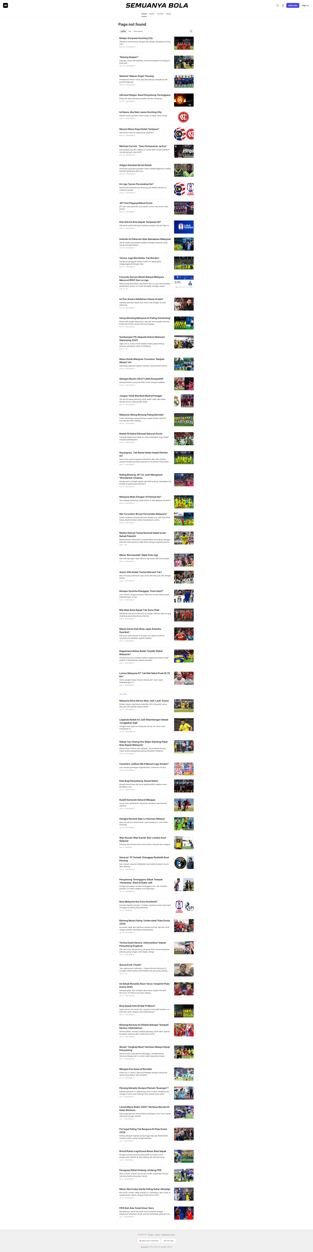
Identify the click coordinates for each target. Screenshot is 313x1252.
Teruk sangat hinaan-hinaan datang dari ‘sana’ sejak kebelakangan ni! (141, 681)
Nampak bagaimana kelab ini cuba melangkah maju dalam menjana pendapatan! (144, 438)
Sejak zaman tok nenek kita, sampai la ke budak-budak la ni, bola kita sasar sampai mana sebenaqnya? (144, 1010)
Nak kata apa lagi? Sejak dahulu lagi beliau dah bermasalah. (144, 558)
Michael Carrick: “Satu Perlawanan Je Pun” (143, 146)
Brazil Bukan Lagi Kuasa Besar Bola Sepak (142, 1151)
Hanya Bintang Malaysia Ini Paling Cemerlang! (145, 318)
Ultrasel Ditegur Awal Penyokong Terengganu (145, 95)
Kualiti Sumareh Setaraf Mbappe (137, 799)
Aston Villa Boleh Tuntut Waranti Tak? (140, 572)
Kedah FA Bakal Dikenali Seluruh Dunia (140, 433)
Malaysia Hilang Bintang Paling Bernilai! (141, 414)
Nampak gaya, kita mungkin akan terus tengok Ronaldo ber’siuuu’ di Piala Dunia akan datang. (142, 991)
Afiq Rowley (130, 47)
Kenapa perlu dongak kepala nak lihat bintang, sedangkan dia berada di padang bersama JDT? (145, 482)
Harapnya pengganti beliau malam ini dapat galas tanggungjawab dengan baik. (140, 262)
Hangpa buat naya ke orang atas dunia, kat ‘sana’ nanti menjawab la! (142, 727)
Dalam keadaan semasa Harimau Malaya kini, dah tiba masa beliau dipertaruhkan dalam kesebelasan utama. (144, 518)
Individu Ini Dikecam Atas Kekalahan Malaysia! (145, 239)
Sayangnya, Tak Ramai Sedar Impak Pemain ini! (143, 454)
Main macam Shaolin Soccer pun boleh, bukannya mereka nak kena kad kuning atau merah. (143, 1174)
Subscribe (292, 5)
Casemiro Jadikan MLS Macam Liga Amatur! (144, 764)
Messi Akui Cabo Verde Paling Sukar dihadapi (144, 1189)
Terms (157, 1234)
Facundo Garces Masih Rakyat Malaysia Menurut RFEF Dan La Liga (141, 279)
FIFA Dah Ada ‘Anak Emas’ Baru (136, 1208)
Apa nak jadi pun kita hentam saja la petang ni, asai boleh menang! (143, 823)
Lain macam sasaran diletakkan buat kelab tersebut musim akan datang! (144, 865)
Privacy (151, 1234)
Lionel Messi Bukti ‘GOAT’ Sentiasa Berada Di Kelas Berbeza (144, 1109)
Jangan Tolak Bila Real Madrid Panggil (140, 395)
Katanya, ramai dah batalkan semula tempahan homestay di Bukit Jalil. (144, 61)
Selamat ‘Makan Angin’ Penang (136, 76)
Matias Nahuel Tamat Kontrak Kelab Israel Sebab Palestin (142, 535)
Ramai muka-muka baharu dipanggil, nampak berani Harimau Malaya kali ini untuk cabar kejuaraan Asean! (142, 1054)
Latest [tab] (123, 31)
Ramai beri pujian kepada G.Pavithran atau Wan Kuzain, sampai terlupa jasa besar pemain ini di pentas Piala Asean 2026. (144, 460)
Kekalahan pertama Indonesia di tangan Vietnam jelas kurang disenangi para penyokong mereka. (145, 614)
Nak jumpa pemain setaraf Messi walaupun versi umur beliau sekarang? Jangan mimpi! (145, 1114)
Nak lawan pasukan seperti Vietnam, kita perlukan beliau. (143, 365)
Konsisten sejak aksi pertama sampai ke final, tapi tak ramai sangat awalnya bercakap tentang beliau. (144, 928)
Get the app (168, 1241)
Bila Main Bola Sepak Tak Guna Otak (139, 610)
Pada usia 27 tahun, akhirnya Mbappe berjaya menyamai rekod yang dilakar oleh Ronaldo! (143, 1073)
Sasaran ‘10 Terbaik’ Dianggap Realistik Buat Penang (144, 859)
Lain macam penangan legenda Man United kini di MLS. (142, 767)
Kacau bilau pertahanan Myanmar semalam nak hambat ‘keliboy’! (143, 804)
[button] (144, 14)
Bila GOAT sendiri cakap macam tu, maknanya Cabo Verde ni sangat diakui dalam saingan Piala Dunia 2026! (144, 1193)
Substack (144, 1247)
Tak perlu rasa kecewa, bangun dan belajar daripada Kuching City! (144, 42)
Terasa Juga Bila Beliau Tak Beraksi (139, 258)
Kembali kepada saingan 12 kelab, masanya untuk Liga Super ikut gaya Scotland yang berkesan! (145, 906)
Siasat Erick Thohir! (130, 964)
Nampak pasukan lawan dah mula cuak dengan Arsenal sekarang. (142, 303)
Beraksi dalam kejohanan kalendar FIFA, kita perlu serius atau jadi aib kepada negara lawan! (143, 705)
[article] (156, 44)
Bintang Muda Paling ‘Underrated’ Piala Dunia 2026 (144, 922)
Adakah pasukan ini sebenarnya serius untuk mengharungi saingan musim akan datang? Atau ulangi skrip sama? (144, 1092)
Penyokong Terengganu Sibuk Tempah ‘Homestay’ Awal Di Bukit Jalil (141, 881)
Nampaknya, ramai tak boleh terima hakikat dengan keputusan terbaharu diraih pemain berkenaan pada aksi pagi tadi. (145, 1212)
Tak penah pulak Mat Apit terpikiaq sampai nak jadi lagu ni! (144, 225)
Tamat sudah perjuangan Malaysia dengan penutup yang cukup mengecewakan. (143, 243)
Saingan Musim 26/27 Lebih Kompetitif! (141, 378)
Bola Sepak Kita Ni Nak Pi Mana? (137, 1006)
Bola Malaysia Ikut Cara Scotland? (138, 901)
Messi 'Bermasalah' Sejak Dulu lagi (138, 555)
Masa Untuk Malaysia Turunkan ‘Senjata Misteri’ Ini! (141, 361)
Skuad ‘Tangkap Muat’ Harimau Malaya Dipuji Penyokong (144, 1049)
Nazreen (129, 847)
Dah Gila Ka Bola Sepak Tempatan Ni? (140, 222)
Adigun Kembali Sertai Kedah (135, 165)
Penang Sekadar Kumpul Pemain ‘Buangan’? (144, 1088)
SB (127, 289)
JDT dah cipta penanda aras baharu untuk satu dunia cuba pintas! (143, 207)
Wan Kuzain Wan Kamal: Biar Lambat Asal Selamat (142, 839)
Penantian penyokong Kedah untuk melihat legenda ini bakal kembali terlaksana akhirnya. (145, 169)
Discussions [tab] (138, 31)
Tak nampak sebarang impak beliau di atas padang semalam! (145, 500)
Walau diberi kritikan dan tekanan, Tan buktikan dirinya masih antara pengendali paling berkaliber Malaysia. (142, 749)
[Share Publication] (282, 5)
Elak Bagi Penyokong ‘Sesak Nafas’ (138, 781)
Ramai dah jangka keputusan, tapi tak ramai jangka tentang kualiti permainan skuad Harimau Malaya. (144, 322)
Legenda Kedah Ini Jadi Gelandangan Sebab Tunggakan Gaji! (143, 721)
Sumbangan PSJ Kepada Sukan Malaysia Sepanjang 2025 (142, 339)
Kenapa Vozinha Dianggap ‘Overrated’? (141, 591)
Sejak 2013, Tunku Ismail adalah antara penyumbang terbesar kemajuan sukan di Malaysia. (141, 344)
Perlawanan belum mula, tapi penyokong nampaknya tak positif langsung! (143, 80)
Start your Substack (150, 1241)
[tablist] (131, 31)
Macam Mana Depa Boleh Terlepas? (139, 129)
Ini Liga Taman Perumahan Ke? (136, 184)
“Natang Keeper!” (129, 57)
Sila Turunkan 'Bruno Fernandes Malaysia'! (143, 514)
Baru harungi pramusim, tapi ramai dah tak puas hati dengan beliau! (145, 576)
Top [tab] (129, 31)
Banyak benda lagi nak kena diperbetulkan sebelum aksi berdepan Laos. (143, 785)
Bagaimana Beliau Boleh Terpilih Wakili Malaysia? (141, 653)
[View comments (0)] (137, 50)
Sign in (305, 5)
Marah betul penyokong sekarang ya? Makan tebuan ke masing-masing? (142, 188)
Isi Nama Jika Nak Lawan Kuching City (140, 112)
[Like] (121, 50)
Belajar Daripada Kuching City (136, 38)
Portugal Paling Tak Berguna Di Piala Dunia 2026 (143, 1131)
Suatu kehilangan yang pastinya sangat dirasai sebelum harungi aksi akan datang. (142, 419)
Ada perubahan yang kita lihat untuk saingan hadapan (142, 382)
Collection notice (168, 1234)
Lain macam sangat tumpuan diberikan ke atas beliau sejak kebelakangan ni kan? (144, 595)
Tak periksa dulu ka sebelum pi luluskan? (136, 132)
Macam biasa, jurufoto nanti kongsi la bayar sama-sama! (143, 115)
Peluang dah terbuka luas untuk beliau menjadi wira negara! (144, 844)
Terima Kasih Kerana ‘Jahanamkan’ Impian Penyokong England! (142, 944)
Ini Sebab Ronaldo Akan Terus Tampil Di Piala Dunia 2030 (144, 985)
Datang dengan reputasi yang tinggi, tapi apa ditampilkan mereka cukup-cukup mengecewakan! (143, 1136)
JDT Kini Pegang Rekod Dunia (135, 203)
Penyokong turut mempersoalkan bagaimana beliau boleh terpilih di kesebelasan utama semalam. (143, 658)
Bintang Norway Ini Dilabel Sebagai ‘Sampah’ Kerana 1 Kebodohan (144, 1026)
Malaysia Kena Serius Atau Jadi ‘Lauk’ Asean (144, 700)
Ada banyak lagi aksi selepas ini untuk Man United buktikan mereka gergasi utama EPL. (144, 150)
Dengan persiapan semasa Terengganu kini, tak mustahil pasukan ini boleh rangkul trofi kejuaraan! (143, 887)
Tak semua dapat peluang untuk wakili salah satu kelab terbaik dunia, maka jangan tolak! (142, 400)
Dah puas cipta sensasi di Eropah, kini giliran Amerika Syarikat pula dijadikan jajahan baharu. (141, 636)
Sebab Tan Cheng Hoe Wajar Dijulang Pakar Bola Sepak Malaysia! (143, 743)
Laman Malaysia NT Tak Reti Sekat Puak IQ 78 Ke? (144, 675)
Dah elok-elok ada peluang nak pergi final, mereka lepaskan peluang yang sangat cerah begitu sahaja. (144, 950)
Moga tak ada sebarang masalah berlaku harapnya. (140, 98)
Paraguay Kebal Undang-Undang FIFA (140, 1170)
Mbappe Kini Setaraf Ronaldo (135, 1069)
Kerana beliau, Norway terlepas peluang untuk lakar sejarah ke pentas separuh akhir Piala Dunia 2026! (144, 1032)
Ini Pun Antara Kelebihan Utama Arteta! (141, 299)
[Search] (277, 5)
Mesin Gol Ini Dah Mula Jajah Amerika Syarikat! (140, 631)
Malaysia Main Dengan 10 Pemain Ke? (140, 496)
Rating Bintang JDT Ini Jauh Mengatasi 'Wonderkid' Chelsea (140, 476)
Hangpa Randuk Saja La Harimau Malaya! (142, 818)
